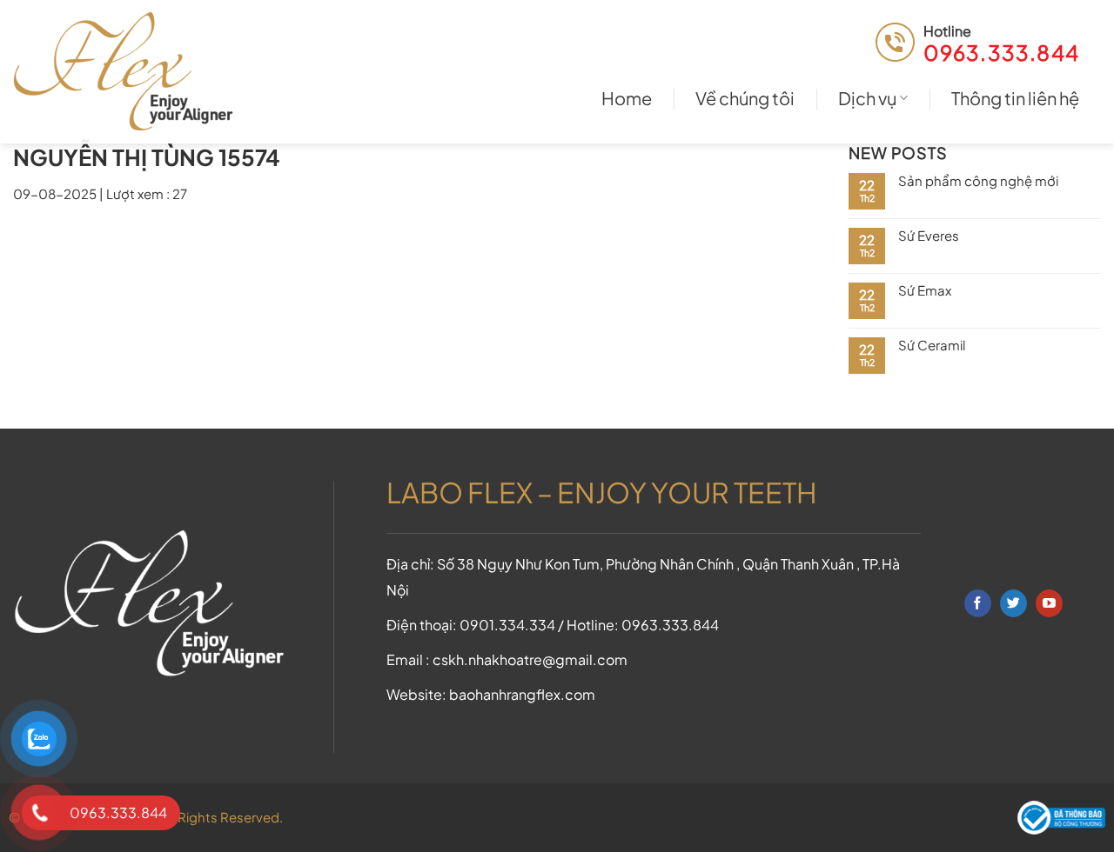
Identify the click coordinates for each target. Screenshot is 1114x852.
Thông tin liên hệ (1015, 98)
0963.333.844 (1001, 52)
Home (626, 98)
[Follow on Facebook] (977, 603)
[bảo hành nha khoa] (130, 72)
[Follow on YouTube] (1049, 603)
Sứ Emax (924, 290)
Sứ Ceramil (931, 345)
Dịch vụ (867, 98)
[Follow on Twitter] (1013, 603)
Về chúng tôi (745, 98)
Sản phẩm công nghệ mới (978, 181)
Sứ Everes (928, 235)
